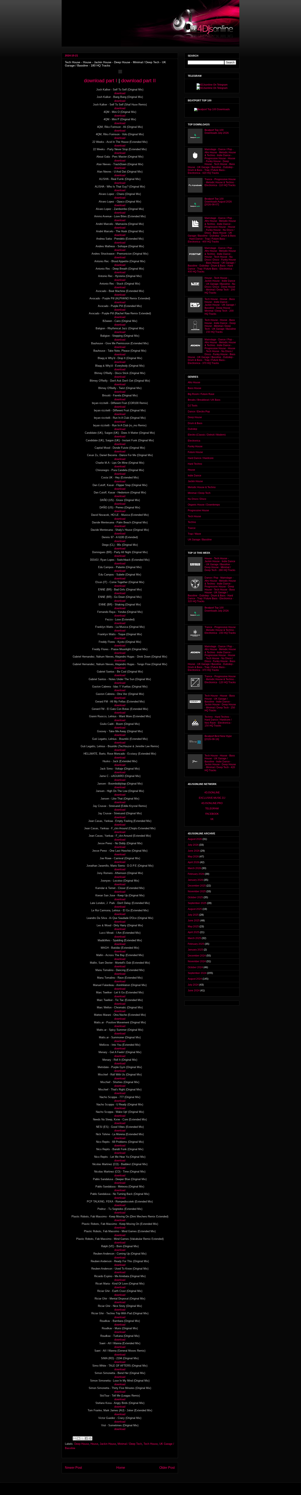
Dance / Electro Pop (199, 411)
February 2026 (196, 874)
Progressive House (198, 510)
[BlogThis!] (79, 1438)
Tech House (151, 1443)
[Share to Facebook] (86, 1438)
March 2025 (194, 938)
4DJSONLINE (212, 792)
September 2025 (197, 903)
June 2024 (194, 990)
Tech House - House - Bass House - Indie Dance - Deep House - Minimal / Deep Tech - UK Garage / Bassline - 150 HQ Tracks (220, 326)
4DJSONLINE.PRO (212, 803)
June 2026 (194, 850)
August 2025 (195, 909)
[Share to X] (82, 1438)
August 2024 (195, 978)
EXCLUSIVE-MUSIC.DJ (212, 797)
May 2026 (193, 856)
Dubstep (192, 429)
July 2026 (193, 844)
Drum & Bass (195, 423)
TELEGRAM (212, 808)
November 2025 (197, 891)
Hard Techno (195, 463)
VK (212, 819)
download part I (100, 80)
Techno (192, 522)
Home (120, 1467)
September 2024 (197, 973)
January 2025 (195, 949)
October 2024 (195, 967)
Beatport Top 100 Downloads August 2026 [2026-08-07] (218, 201)
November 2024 (197, 961)
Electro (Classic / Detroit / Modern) (207, 434)
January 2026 (195, 879)
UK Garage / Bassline (200, 539)
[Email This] (75, 1438)
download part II (138, 80)
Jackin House (108, 1443)
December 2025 (197, 885)
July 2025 (193, 914)
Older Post (167, 1467)
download (119, 93)
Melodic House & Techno (202, 487)
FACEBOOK (212, 813)
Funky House (195, 446)
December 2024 (197, 955)
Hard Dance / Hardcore (201, 458)
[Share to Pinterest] (90, 1438)
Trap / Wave (194, 533)
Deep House (81, 1443)
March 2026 (194, 868)
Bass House (194, 388)
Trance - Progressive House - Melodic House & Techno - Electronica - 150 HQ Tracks (220, 630)
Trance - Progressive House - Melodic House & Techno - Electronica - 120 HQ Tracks (220, 679)
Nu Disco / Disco (197, 499)
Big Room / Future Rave (201, 394)
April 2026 (193, 862)
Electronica (194, 440)
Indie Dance (194, 475)
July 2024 (193, 984)
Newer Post (73, 1467)
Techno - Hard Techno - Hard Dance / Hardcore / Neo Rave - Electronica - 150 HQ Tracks (218, 721)
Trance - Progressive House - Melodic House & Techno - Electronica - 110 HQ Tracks (220, 182)
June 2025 (194, 920)
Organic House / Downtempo (204, 504)
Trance (192, 528)
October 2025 (195, 897)
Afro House (194, 382)
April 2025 (193, 932)
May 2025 (193, 926)
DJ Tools (192, 405)
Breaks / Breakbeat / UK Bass (204, 399)
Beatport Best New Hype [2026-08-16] (218, 737)
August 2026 (195, 839)
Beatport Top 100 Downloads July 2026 (217, 131)
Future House (195, 452)
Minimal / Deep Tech (130, 1443)
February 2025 (196, 944)
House (94, 1443)
